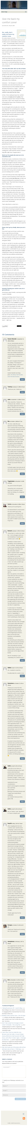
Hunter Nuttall (12, 339)
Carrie (9, 504)
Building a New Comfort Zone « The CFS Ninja (13, 1015)
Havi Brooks (5, 25)
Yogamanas (11, 481)
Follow (5, 326)
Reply (22, 379)
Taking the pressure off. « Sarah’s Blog (12, 1008)
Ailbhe (9, 667)
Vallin (9, 766)
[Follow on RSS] (24, 1118)
